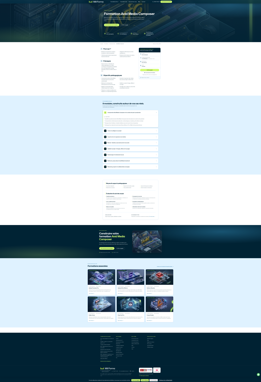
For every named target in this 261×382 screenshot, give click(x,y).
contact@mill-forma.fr (125, 371)
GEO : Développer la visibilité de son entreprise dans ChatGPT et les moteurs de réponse (107, 355)
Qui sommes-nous (133, 1)
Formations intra (114, 1)
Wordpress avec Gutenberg (105, 349)
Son (116, 357)
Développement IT (119, 340)
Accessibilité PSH (150, 345)
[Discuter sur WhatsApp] (258, 374)
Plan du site (149, 343)
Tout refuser (145, 380)
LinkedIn (132, 371)
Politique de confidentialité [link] (165, 380)
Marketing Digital (119, 352)
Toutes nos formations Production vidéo (164, 266)
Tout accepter (136, 380)
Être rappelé (125, 25)
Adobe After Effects (103, 358)
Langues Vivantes (119, 347)
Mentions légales (150, 338)
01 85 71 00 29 (157, 1)
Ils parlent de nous (135, 340)
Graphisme (118, 343)
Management (118, 350)
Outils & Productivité (119, 354)
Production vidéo (108, 10)
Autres (117, 338)
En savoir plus (152, 216)
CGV (148, 340)
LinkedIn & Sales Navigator (105, 344)
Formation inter (123, 1)
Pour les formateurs (135, 342)
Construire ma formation (166, 1)
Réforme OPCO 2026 (135, 343)
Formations (106, 43)
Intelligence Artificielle (120, 345)
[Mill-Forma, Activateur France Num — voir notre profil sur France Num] (157, 370)
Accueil (101, 43)
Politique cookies (150, 347)
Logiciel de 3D (118, 349)
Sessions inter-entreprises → (105, 361)
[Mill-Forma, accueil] (96, 2)
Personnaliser (153, 380)
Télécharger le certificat (144, 375)
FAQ (132, 349)
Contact (143, 1)
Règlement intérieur (150, 342)
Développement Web (120, 342)
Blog (139, 1)
